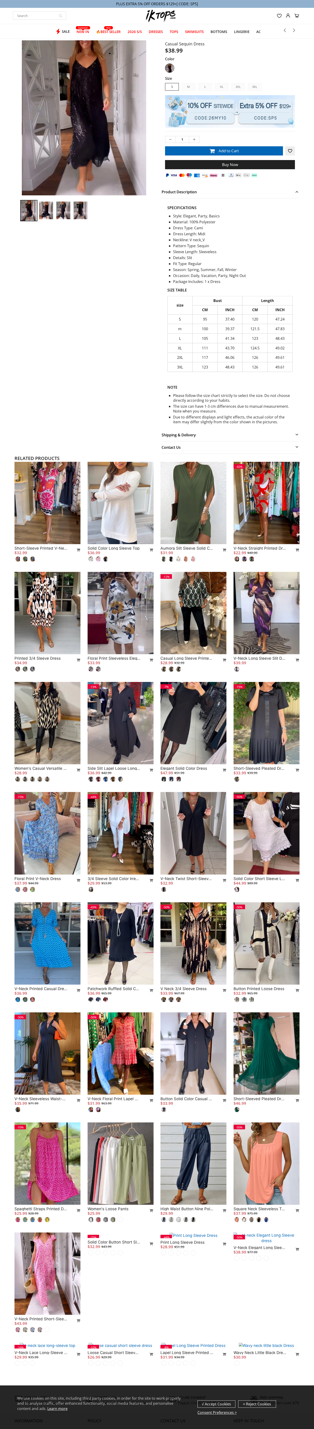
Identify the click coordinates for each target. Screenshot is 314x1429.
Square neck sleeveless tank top (260, 1209)
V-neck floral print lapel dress (114, 1099)
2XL (238, 87)
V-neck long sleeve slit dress (260, 658)
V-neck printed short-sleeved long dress (40, 1319)
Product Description (179, 191)
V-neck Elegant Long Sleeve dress (260, 1242)
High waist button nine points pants (186, 1209)
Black (169, 68)
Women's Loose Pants (108, 1209)
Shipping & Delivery (179, 435)
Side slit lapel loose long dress (114, 768)
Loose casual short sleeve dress (114, 1352)
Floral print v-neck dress (37, 879)
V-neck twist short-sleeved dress (186, 879)
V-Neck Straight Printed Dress (260, 548)
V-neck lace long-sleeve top (40, 1352)
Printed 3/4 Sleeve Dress (37, 658)
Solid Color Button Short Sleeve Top (114, 1319)
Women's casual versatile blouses (40, 768)
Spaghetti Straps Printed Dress (40, 1209)
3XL (254, 87)
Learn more (57, 1408)
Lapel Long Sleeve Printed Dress (186, 1352)
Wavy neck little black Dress (260, 1352)
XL (221, 87)
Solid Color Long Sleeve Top (114, 548)
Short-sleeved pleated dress (260, 768)
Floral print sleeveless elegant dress (114, 658)
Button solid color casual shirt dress (186, 1099)
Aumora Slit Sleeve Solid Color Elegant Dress (186, 548)
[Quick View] (76, 549)
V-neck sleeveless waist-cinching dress (40, 1099)
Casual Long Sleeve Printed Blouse (186, 658)
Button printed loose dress (259, 989)
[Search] (60, 15)
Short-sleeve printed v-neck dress (40, 548)
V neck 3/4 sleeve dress (183, 989)
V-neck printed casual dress (40, 989)
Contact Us (171, 447)
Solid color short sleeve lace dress (260, 879)
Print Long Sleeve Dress (182, 1242)
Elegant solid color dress (183, 768)
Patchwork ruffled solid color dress (114, 989)
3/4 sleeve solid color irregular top (114, 879)
